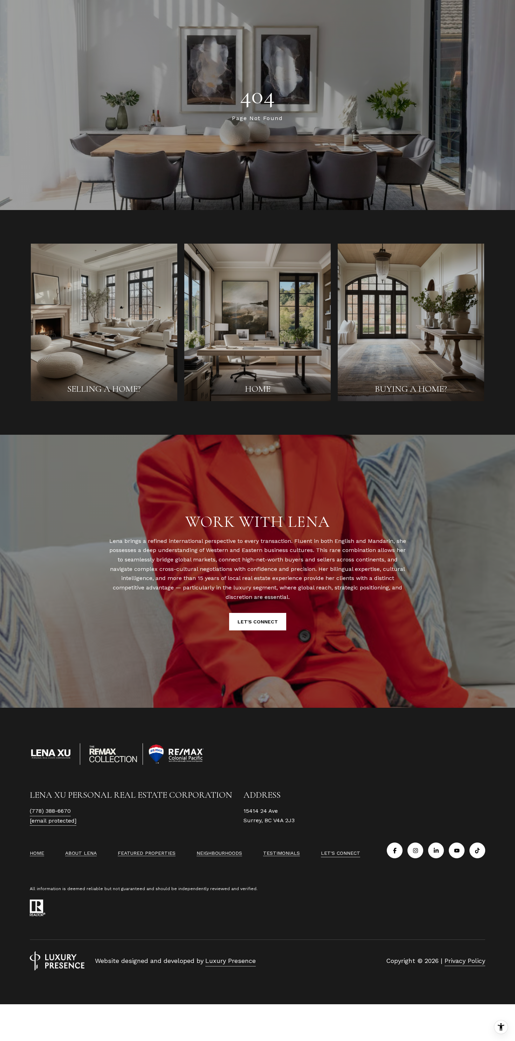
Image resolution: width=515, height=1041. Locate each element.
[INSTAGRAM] (415, 850)
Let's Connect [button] (258, 621)
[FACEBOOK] (395, 850)
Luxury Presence (230, 960)
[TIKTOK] (477, 850)
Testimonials (281, 853)
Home (37, 853)
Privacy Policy (465, 960)
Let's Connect (340, 853)
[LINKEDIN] (436, 850)
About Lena (81, 853)
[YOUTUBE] (457, 850)
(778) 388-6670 (50, 811)
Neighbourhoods (219, 853)
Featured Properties (147, 853)
